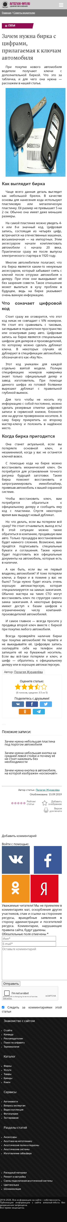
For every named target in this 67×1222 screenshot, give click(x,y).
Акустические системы (16, 1149)
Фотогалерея (11, 1114)
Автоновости (11, 1102)
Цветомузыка (11, 1185)
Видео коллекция (13, 1110)
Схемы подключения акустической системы (28, 1181)
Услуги (7, 1070)
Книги (7, 1082)
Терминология (11, 1047)
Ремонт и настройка (15, 1177)
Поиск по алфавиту (14, 1043)
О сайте (8, 1030)
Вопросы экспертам (14, 1106)
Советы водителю (24, 13)
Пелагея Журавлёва (28, 672)
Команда (8, 1034)
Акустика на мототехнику (18, 1141)
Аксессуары (10, 1137)
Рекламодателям (13, 1039)
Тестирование (11, 1118)
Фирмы (8, 1066)
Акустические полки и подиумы (21, 1145)
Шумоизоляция (12, 1189)
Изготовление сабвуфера (17, 1153)
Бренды (8, 1078)
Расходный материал (15, 1173)
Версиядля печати (56, 810)
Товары (7, 1074)
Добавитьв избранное (55, 802)
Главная (6, 13)
